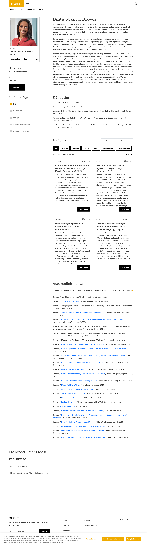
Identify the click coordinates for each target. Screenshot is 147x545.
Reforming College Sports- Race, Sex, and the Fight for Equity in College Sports (93, 319)
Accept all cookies (133, 539)
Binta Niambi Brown (35, 10)
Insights (66, 525)
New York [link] (12, 80)
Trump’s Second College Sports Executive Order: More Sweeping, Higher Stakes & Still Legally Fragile (110, 229)
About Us (66, 530)
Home (11, 10)
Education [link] (17, 111)
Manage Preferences (92, 539)
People (20, 10)
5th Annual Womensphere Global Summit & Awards (82, 431)
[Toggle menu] (27, 3)
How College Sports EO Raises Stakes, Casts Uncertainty (69, 226)
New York (14, 55)
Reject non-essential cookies (113, 539)
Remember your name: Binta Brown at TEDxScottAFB (83, 437)
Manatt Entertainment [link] (18, 72)
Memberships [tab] (100, 290)
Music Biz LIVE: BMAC (70, 385)
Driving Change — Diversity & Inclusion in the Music (82, 363)
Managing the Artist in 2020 (72, 398)
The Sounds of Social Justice (73, 394)
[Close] (143, 539)
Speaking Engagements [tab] (64, 290)
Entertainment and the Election (73, 369)
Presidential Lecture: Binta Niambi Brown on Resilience (83, 426)
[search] (136, 3)
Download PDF (17, 87)
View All (128, 155)
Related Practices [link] (21, 131)
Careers (87, 520)
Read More (83, 209)
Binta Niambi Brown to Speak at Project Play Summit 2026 (110, 168)
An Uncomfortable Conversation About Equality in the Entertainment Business (93, 356)
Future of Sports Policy (70, 301)
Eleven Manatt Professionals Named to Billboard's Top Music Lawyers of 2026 (72, 168)
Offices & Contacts (91, 525)
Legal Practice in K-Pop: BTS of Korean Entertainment (82, 313)
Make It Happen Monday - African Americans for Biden (83, 374)
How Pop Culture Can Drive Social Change (78, 422)
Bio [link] (14, 104)
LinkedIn (125, 520)
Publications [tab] (115, 290)
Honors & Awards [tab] (84, 290)
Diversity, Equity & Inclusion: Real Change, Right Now (82, 344)
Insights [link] (16, 118)
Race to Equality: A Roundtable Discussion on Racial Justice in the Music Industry (94, 349)
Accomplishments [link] (21, 124)
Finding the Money (69, 402)
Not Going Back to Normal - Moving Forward (79, 381)
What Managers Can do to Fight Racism (77, 389)
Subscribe (44, 531)
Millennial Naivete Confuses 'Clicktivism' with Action (82, 411)
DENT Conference (67, 406)
